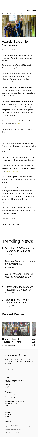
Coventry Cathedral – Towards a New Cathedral (20, 262)
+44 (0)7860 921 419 (11, 386)
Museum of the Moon (12, 171)
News (8, 14)
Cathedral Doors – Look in (11, 403)
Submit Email (30, 369)
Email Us (7, 387)
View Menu (35, 3)
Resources (7, 408)
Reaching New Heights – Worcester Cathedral (18, 301)
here (18, 124)
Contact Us (8, 414)
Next (29, 235)
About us (7, 410)
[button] (11, 321)
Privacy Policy (8, 421)
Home (3, 14)
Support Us (8, 416)
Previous (9, 235)
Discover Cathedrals (10, 394)
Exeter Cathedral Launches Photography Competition (19, 288)
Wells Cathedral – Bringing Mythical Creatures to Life (19, 275)
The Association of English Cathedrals (9, 6)
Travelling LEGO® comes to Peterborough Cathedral (19, 249)
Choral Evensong (9, 399)
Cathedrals (7, 412)
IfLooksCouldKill (18, 433)
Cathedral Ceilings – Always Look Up (14, 401)
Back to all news (31, 10)
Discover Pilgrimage (10, 397)
